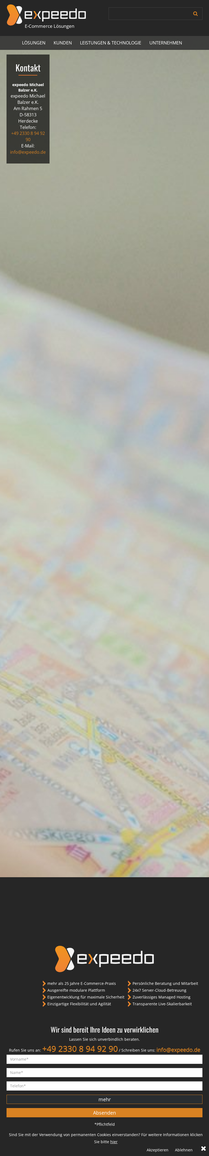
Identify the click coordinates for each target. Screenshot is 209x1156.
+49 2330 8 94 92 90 (28, 136)
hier (114, 1141)
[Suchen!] (195, 13)
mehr (105, 1099)
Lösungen (33, 43)
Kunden (63, 43)
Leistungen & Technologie (110, 43)
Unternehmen (165, 43)
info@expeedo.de (28, 152)
